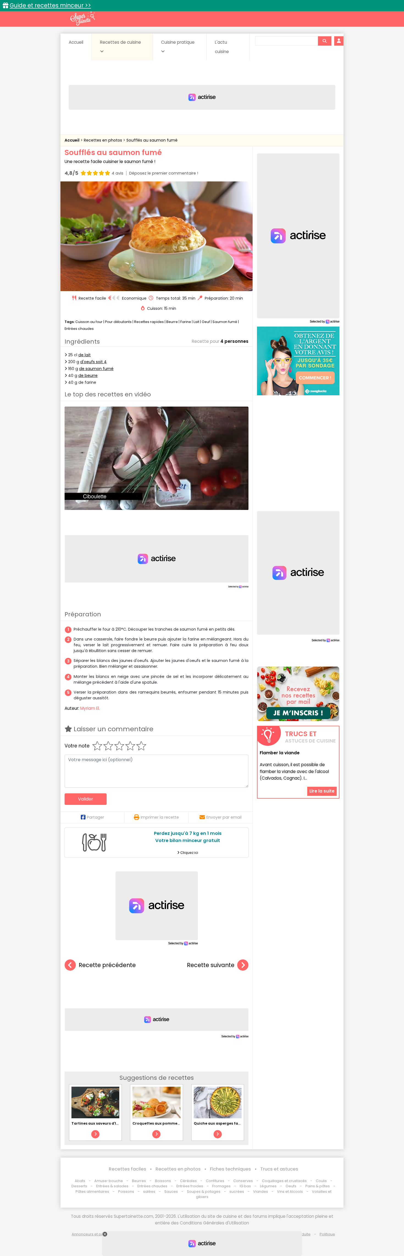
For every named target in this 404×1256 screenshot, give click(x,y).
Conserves (243, 1180)
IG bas (245, 1186)
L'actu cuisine (222, 46)
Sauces (171, 1191)
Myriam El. (90, 708)
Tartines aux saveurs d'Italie (97, 1123)
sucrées (236, 1191)
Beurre (172, 321)
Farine (185, 321)
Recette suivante (210, 965)
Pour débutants (118, 321)
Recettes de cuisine (120, 42)
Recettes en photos (103, 140)
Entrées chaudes (79, 328)
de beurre (88, 375)
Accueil (76, 42)
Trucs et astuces (279, 1169)
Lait (196, 321)
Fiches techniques (230, 1169)
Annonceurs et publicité (93, 1234)
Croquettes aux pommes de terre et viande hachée (180, 1123)
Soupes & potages (203, 1191)
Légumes (268, 1186)
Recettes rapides (149, 321)
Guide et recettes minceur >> (50, 5)
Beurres (139, 1180)
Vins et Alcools (290, 1191)
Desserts (79, 1186)
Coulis (321, 1180)
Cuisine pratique (178, 42)
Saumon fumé (224, 321)
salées (149, 1191)
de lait (84, 355)
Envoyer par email (224, 817)
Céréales (188, 1180)
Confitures (215, 1180)
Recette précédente (107, 965)
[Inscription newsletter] (298, 693)
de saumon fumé (96, 368)
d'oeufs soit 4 (93, 362)
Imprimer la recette (160, 817)
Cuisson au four (89, 321)
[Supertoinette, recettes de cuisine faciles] (82, 18)
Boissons (163, 1180)
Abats (80, 1180)
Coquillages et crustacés (284, 1180)
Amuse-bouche (108, 1180)
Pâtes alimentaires (92, 1191)
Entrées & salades (112, 1186)
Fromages (221, 1186)
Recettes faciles (127, 1169)
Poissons (126, 1191)
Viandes (260, 1191)
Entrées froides (189, 1186)
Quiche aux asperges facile (219, 1123)
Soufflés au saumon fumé (152, 140)
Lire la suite (321, 791)
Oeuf (206, 321)
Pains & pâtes (317, 1186)
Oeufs (291, 1186)
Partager (95, 817)
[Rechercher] (324, 41)
